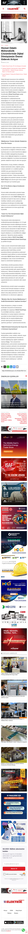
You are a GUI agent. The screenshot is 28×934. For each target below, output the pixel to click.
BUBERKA (8, 931)
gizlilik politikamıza (14, 878)
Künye (5, 910)
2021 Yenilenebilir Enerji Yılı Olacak (13, 392)
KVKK (11, 910)
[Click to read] (14, 387)
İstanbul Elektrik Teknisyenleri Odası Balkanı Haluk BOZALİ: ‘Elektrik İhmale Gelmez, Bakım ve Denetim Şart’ (14, 70)
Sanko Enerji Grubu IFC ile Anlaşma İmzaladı (14, 66)
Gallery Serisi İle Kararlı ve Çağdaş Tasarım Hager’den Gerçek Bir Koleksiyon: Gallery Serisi (6, 417)
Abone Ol (14, 868)
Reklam (9, 913)
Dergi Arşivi (19, 910)
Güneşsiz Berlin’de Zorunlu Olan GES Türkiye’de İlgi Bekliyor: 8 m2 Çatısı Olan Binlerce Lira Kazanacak (13, 404)
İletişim (16, 913)
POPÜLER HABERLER (9, 653)
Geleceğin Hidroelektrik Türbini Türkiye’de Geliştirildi (14, 742)
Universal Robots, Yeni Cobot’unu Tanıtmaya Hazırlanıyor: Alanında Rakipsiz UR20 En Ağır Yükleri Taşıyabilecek (21, 418)
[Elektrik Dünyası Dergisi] (13, 8)
